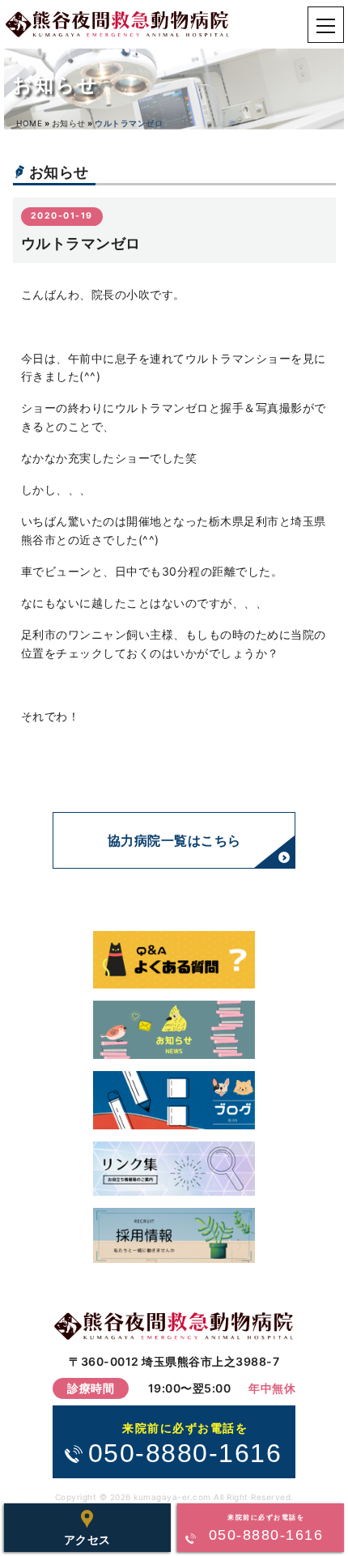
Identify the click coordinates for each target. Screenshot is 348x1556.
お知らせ (69, 123)
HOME (29, 123)
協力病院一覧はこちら (174, 840)
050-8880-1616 (185, 1445)
